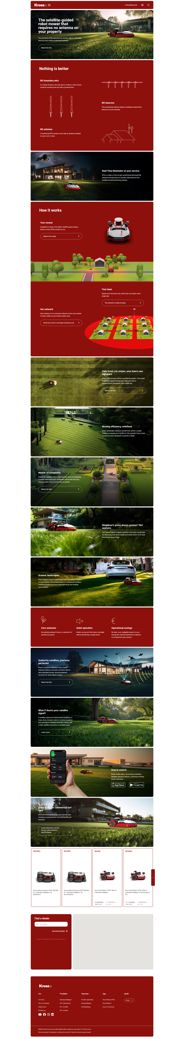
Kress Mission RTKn (109, 1000)
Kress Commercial (108, 1007)
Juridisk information (63, 1032)
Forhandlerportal (131, 5)
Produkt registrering (87, 1000)
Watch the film (46, 48)
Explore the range (49, 236)
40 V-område (64, 1010)
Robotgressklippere (65, 1000)
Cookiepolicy (52, 1032)
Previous (31, 877)
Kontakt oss (42, 1010)
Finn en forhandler (43, 1003)
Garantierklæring (86, 1003)
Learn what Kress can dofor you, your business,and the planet (50, 830)
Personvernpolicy (43, 1032)
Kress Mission (107, 1003)
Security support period (84, 1032)
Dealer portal (42, 1007)
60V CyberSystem (65, 1003)
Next (153, 877)
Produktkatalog (85, 1007)
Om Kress (41, 1000)
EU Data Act (73, 1032)
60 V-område (64, 1007)
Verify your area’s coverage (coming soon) (58, 323)
